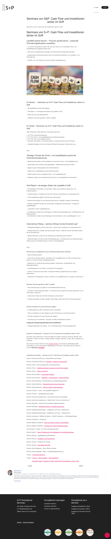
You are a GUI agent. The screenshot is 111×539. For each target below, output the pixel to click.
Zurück (30, 466)
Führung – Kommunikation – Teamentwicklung (45, 458)
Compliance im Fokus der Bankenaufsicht (56, 426)
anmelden (42, 347)
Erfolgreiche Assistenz (47, 374)
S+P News (96, 7)
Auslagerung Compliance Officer (80, 509)
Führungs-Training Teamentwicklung (53, 387)
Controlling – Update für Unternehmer (56, 361)
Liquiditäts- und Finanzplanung (46, 439)
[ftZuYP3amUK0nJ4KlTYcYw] (90, 532)
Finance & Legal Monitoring (52, 509)
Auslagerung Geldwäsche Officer (80, 506)
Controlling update (37, 461)
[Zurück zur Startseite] (8, 7)
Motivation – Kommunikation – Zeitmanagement (55, 378)
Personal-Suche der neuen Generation (54, 384)
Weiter (81, 466)
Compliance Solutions (50, 506)
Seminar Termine (53, 344)
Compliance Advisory (50, 503)
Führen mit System (42, 371)
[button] (107, 535)
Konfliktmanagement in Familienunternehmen (51, 406)
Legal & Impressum (28, 522)
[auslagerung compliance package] (58, 532)
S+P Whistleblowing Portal (24, 509)
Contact (105, 7)
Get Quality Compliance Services (26, 506)
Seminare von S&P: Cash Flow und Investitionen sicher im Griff (61, 461)
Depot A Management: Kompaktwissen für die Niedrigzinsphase (56, 432)
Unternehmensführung (38, 455)
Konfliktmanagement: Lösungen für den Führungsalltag (52, 368)
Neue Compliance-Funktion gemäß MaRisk (56, 422)
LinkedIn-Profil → (18, 480)
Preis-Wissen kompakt (43, 445)
